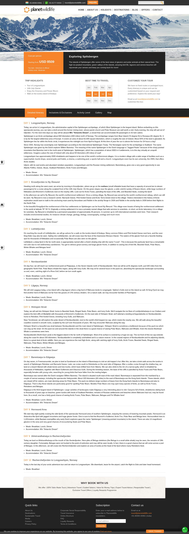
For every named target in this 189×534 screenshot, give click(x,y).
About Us (92, 10)
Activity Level (83, 112)
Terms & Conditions (68, 524)
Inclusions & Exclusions (60, 112)
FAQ (62, 519)
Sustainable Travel (32, 516)
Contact (157, 10)
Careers (28, 521)
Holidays (106, 10)
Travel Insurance (67, 513)
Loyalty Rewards (67, 521)
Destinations (121, 10)
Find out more (106, 531)
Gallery (98, 112)
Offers (145, 10)
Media (27, 519)
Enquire (93, 2)
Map (109, 112)
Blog (135, 10)
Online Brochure (67, 516)
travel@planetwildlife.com (75, 3)
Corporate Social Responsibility (73, 510)
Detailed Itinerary (35, 112)
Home (81, 10)
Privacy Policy (30, 524)
